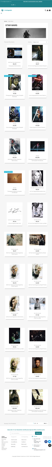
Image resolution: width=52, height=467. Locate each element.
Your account (4, 437)
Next (45, 423)
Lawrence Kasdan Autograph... (14, 219)
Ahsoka (37, 62)
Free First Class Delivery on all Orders (32, 1)
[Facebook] (46, 441)
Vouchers (4, 449)
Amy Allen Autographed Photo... (37, 187)
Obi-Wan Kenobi (37, 249)
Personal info (4, 440)
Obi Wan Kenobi (37, 219)
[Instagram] (49, 445)
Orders (3, 444)
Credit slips (3, 446)
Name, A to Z (40, 42)
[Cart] (50, 10)
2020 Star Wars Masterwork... (14, 62)
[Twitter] (49, 441)
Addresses (4, 448)
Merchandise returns (5, 442)
